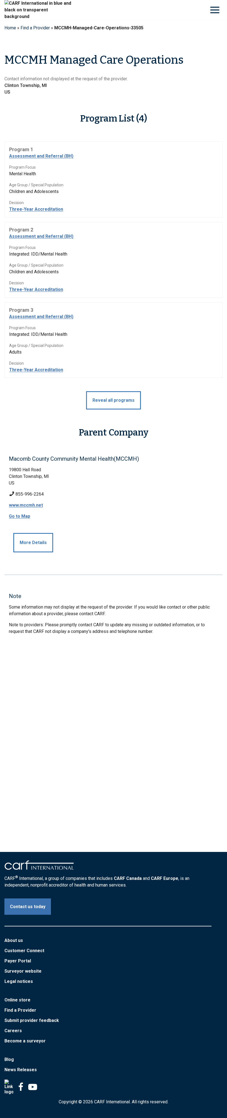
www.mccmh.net (26, 505)
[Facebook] (20, 1087)
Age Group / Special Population (36, 185)
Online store (17, 1000)
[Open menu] (215, 10)
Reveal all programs (113, 400)
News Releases (20, 1069)
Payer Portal (17, 961)
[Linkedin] (8, 1087)
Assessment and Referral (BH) (41, 156)
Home (10, 27)
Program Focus (22, 167)
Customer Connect (24, 950)
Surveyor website (23, 971)
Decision (16, 202)
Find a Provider (35, 27)
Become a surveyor (25, 1041)
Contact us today (27, 906)
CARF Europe (164, 878)
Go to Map (19, 516)
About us (13, 940)
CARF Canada (128, 878)
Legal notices (18, 981)
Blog (9, 1059)
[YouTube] (32, 1087)
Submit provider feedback (31, 1020)
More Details (33, 542)
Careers (13, 1030)
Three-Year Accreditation (36, 209)
